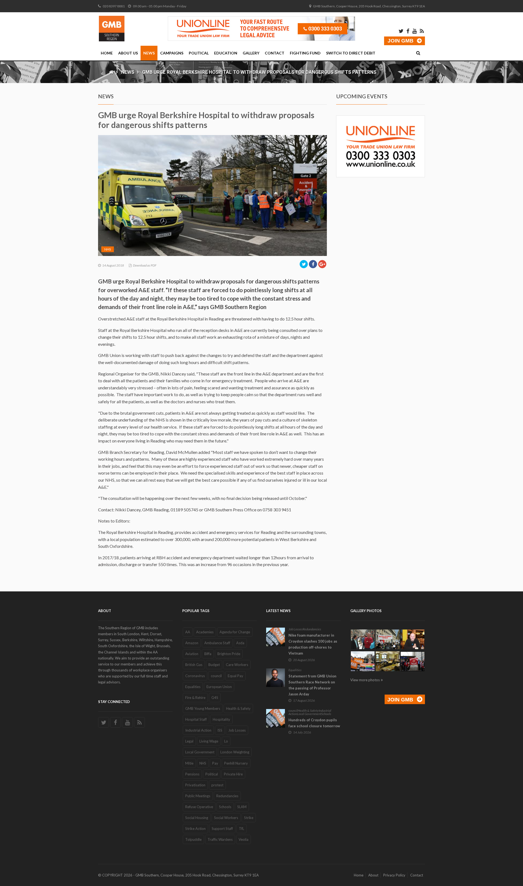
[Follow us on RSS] (139, 722)
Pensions (192, 774)
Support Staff (222, 828)
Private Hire (233, 774)
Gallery (251, 53)
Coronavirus (195, 676)
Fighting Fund (305, 53)
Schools (225, 807)
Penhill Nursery (236, 763)
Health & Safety (238, 708)
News (149, 53)
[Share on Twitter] (304, 264)
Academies (205, 632)
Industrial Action (198, 730)
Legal (189, 741)
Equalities (192, 687)
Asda (240, 643)
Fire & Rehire (195, 697)
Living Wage (208, 741)
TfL (241, 828)
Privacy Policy (394, 875)
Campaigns (171, 53)
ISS (219, 730)
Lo (226, 741)
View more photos (365, 680)
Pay (215, 763)
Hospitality (221, 719)
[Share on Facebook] (313, 264)
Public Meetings (197, 796)
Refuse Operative (199, 807)
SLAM (242, 807)
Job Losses (237, 730)
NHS (107, 249)
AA (187, 632)
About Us (128, 53)
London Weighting (234, 752)
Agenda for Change (235, 632)
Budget (214, 664)
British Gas (193, 664)
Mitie (189, 763)
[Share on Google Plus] (322, 264)
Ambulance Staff (217, 643)
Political (199, 53)
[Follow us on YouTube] (127, 722)
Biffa (207, 654)
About (373, 875)
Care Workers (237, 664)
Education (225, 53)
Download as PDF (144, 265)
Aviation (191, 654)
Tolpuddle (193, 839)
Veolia (243, 839)
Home (107, 53)
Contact (274, 53)
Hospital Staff (196, 719)
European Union (219, 687)
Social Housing (196, 817)
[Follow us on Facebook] (115, 722)
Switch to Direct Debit (350, 53)
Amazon (191, 643)
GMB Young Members (202, 708)
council (216, 676)
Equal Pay (235, 676)
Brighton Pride (228, 654)
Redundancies (227, 796)
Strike (248, 817)
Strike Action (195, 828)
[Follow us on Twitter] (103, 722)
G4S (214, 697)
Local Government (199, 752)
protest (217, 785)
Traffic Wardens (220, 839)
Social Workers (226, 817)
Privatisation (195, 785)
